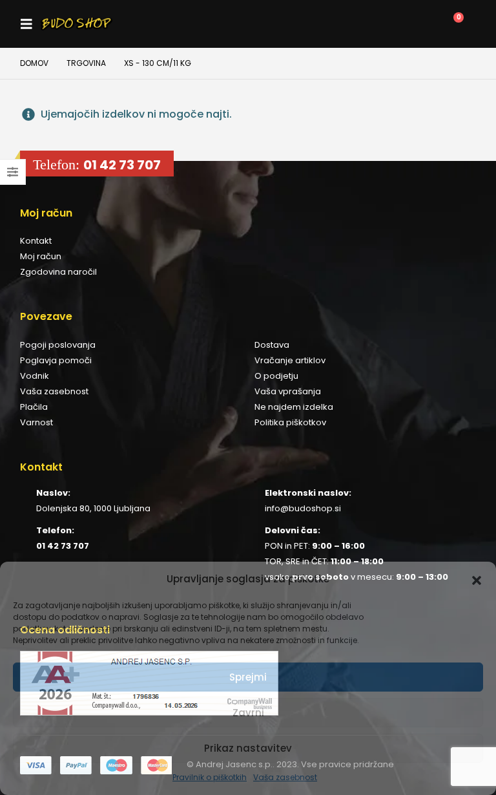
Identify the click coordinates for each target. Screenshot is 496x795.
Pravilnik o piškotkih (209, 777)
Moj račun (40, 256)
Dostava (271, 345)
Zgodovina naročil (58, 272)
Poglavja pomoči (56, 360)
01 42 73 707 (122, 165)
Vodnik (34, 376)
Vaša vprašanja (287, 391)
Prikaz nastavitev (248, 748)
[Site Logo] (76, 23)
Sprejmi (248, 677)
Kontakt (36, 241)
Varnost (36, 422)
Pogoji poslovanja (58, 345)
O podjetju (276, 376)
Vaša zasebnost (285, 777)
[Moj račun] (392, 24)
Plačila (34, 407)
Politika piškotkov (290, 422)
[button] (476, 579)
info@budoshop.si (303, 508)
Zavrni (248, 712)
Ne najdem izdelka (293, 407)
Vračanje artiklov (290, 360)
